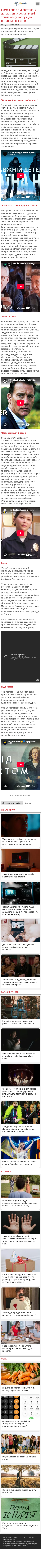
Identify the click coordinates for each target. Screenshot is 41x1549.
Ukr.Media (16, 95)
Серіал (27, 795)
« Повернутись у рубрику (12, 803)
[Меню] (38, 3)
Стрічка (28, 803)
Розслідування (17, 795)
